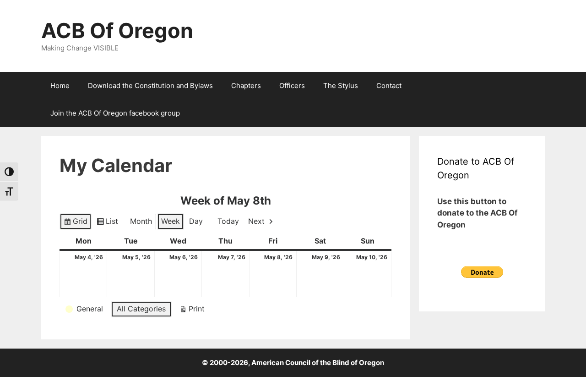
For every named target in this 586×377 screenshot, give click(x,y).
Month (141, 221)
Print (192, 310)
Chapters (246, 85)
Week (170, 221)
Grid (75, 223)
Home (60, 85)
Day (196, 221)
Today (228, 221)
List (107, 223)
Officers (292, 85)
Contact (389, 85)
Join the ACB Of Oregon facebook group (115, 113)
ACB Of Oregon (117, 30)
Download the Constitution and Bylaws (150, 85)
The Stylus (340, 85)
